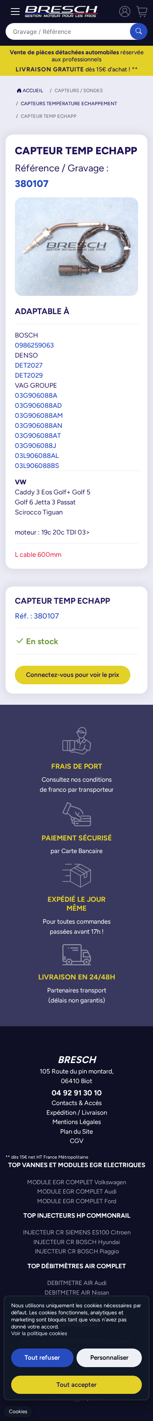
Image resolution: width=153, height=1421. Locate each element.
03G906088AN (38, 425)
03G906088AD (38, 405)
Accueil (32, 90)
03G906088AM (39, 415)
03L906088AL (37, 455)
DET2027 (29, 365)
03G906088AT (38, 435)
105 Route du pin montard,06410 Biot (77, 1076)
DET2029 (29, 375)
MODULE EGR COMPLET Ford (76, 1201)
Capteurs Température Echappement (69, 103)
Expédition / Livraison (76, 1112)
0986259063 (34, 345)
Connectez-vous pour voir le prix (72, 674)
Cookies (18, 1411)
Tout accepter (76, 1384)
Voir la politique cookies (39, 1333)
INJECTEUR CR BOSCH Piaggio (77, 1251)
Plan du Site (76, 1131)
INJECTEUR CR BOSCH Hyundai (76, 1242)
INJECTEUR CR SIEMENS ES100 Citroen (77, 1232)
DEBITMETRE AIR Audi (77, 1282)
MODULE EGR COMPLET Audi (77, 1191)
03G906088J (35, 445)
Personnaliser (109, 1357)
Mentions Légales (76, 1122)
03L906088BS (37, 465)
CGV (77, 1140)
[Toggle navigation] (15, 11)
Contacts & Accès (77, 1103)
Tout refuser (42, 1357)
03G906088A (36, 395)
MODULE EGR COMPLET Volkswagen (76, 1182)
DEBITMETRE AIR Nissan (77, 1292)
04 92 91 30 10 (77, 1092)
